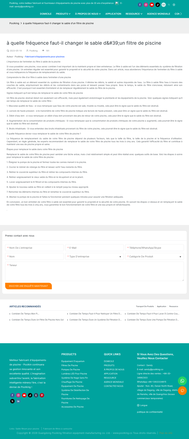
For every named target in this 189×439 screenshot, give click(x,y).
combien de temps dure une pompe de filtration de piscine (153, 319)
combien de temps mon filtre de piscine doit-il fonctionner (25, 313)
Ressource (173, 306)
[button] (181, 13)
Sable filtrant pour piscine (28, 428)
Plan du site (165, 432)
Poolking (14, 23)
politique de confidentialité (150, 412)
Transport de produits (145, 306)
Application (161, 306)
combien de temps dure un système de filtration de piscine (95, 319)
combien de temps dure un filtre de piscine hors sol (37, 319)
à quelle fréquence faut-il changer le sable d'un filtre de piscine (58, 23)
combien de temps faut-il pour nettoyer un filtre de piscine (95, 313)
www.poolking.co (123, 432)
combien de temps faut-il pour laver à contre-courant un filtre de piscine (153, 313)
